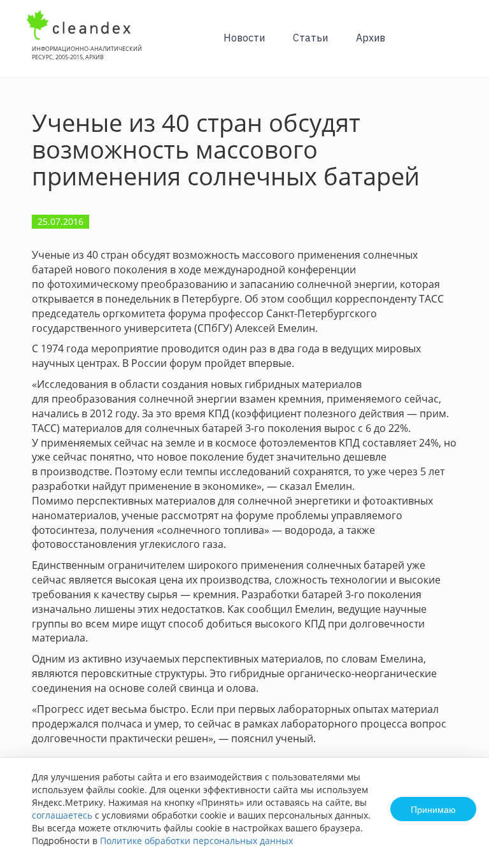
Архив (370, 37)
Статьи (310, 37)
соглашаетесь (62, 815)
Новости (244, 37)
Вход (460, 45)
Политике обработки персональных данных (196, 841)
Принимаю (433, 809)
